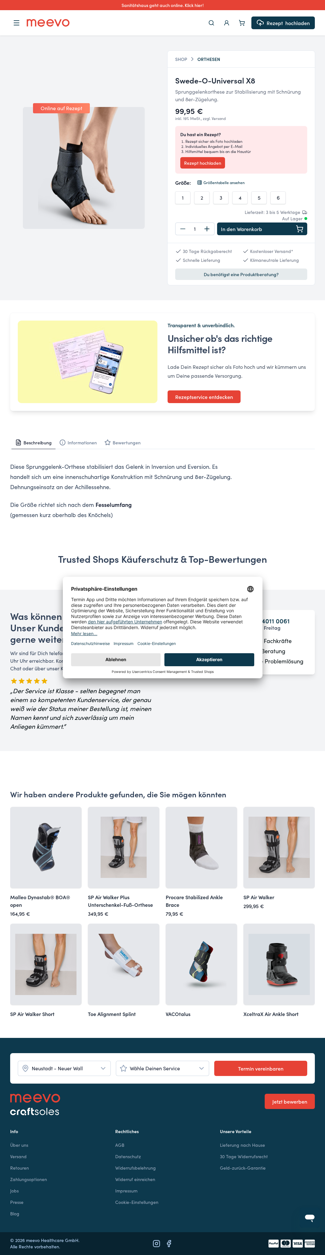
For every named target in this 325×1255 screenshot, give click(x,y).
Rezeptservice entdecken (204, 396)
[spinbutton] (195, 228)
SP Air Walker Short (32, 1013)
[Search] (211, 23)
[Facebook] (168, 1243)
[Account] (226, 23)
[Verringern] (182, 228)
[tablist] (162, 442)
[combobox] (64, 1068)
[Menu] (16, 23)
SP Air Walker (258, 896)
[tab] (33, 442)
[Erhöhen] (207, 228)
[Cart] (242, 23)
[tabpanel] (162, 491)
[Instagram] (156, 1243)
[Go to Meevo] (48, 23)
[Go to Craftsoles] (35, 1111)
